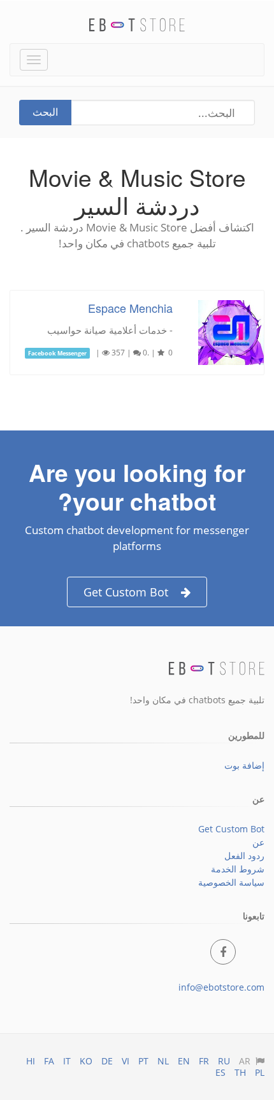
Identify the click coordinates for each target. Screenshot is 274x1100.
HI (30, 1061)
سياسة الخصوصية (231, 882)
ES (220, 1072)
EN (184, 1061)
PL (259, 1072)
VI (125, 1061)
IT (67, 1061)
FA (49, 1061)
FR (204, 1061)
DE (107, 1061)
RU (224, 1061)
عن (258, 842)
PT (143, 1061)
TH (240, 1072)
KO (86, 1061)
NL (163, 1061)
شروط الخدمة (237, 869)
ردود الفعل (244, 855)
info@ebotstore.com (221, 987)
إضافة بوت (244, 765)
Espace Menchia (130, 307)
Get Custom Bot (125, 592)
